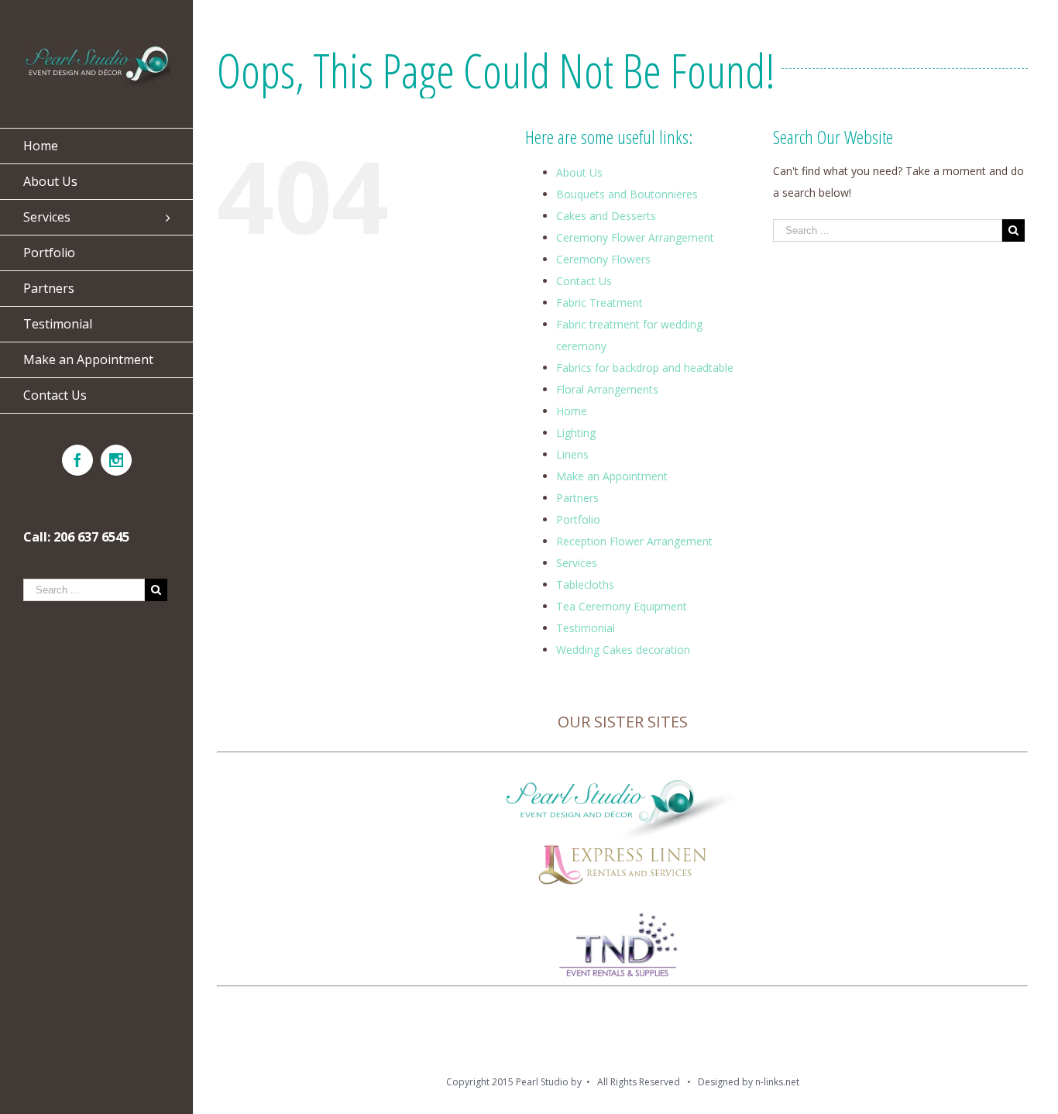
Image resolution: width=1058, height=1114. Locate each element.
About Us (579, 172)
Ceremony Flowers (603, 259)
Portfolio (578, 519)
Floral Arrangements (607, 389)
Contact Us (584, 280)
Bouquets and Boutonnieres (627, 194)
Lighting (576, 432)
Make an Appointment (612, 476)
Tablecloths (585, 584)
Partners (577, 497)
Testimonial (585, 628)
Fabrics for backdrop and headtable (644, 367)
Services (576, 562)
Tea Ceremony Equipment (621, 606)
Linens (572, 454)
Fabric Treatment (599, 302)
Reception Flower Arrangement (634, 541)
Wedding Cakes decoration (623, 649)
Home (571, 411)
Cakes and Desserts (606, 215)
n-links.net (777, 1081)
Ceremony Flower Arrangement (635, 237)
